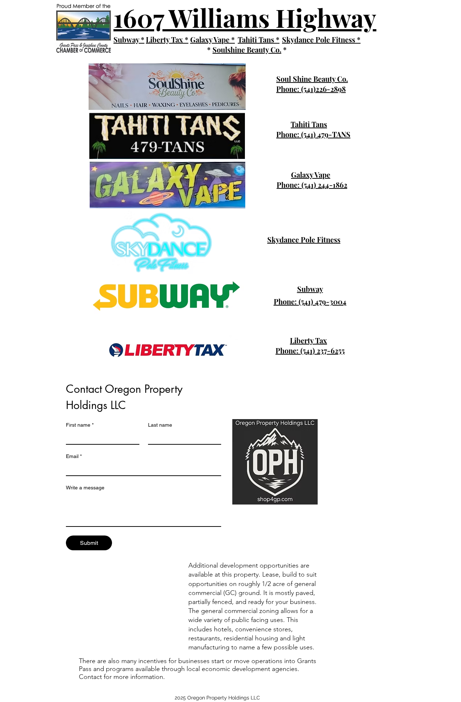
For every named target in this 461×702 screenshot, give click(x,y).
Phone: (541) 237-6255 (310, 350)
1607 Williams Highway (244, 17)
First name (80, 425)
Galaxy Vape (310, 174)
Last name (160, 425)
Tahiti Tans (309, 124)
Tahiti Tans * (258, 39)
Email (74, 456)
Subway (310, 289)
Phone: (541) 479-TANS (313, 134)
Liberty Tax (308, 340)
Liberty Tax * (167, 39)
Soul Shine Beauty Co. (312, 79)
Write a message (85, 487)
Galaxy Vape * (212, 39)
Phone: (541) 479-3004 (310, 301)
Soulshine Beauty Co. (246, 49)
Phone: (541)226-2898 (311, 89)
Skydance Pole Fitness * (321, 39)
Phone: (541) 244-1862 (312, 185)
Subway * (128, 39)
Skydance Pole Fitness (303, 239)
